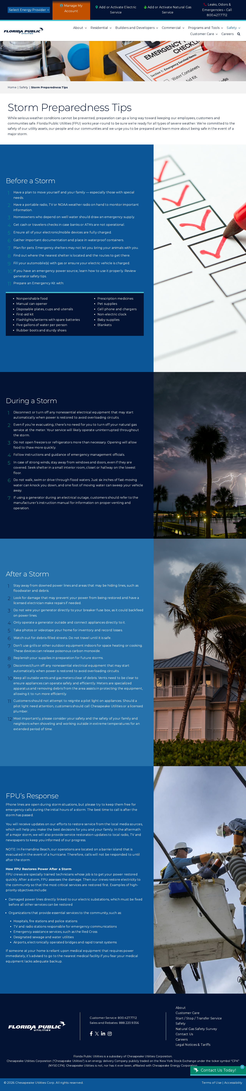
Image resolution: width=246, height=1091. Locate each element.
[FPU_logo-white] (37, 1023)
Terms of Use (212, 1082)
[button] (238, 34)
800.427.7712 (217, 15)
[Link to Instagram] (110, 1033)
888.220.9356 (129, 1023)
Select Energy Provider (27, 10)
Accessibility (233, 1082)
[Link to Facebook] (91, 1033)
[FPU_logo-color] (24, 29)
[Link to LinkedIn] (103, 1033)
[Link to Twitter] (97, 1034)
